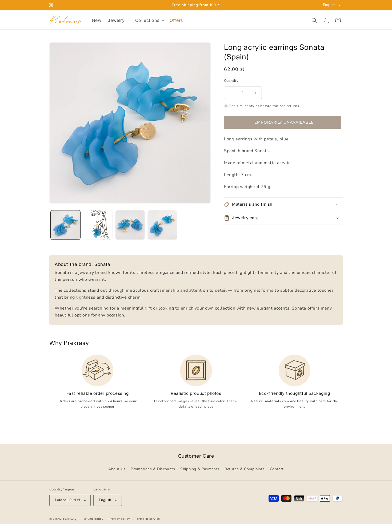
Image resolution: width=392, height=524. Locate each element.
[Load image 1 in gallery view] (65, 225)
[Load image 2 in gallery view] (98, 225)
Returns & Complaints (245, 469)
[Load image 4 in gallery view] (162, 225)
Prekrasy (70, 519)
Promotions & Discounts (153, 469)
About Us (117, 469)
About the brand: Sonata (82, 264)
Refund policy (93, 519)
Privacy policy (119, 519)
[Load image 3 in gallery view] (130, 225)
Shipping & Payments (199, 469)
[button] (118, 20)
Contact (277, 469)
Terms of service (147, 519)
